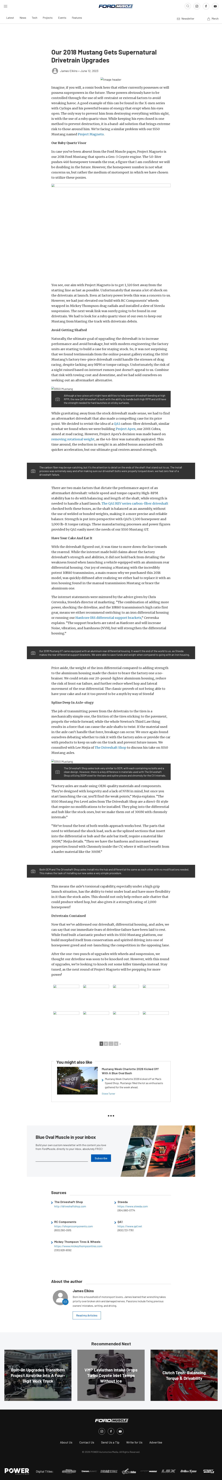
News (23, 17)
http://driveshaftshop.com (70, 1206)
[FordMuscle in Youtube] (120, 1431)
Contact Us (86, 1442)
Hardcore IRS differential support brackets (108, 618)
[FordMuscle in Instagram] (102, 1431)
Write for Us (134, 1442)
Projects (48, 17)
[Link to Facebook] (206, 6)
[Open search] (188, 6)
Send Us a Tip (110, 1442)
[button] (111, 79)
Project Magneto (91, 134)
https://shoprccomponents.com (73, 1226)
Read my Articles (86, 1315)
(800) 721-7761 (126, 1230)
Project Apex (126, 429)
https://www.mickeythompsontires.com (78, 1246)
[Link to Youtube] (215, 6)
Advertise (155, 1442)
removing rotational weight (73, 439)
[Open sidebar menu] (5, 6)
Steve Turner (108, 1093)
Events (62, 17)
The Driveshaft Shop (110, 748)
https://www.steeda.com (133, 1206)
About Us (66, 1442)
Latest (10, 17)
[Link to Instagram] (197, 6)
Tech (34, 17)
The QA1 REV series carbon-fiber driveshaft (135, 503)
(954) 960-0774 (126, 1210)
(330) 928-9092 (62, 1250)
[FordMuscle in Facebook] (111, 1431)
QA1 (117, 424)
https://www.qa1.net (130, 1226)
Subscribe (101, 1158)
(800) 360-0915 (62, 1230)
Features (77, 17)
